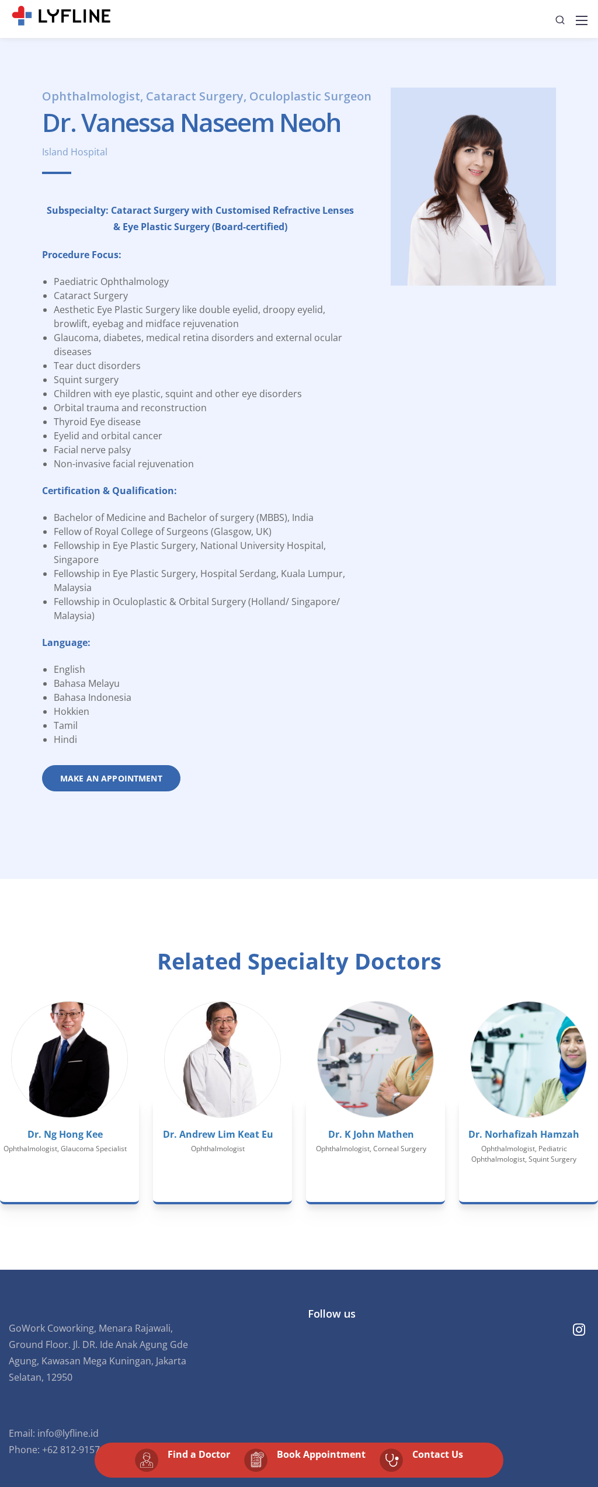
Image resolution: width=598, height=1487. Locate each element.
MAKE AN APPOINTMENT (111, 778)
